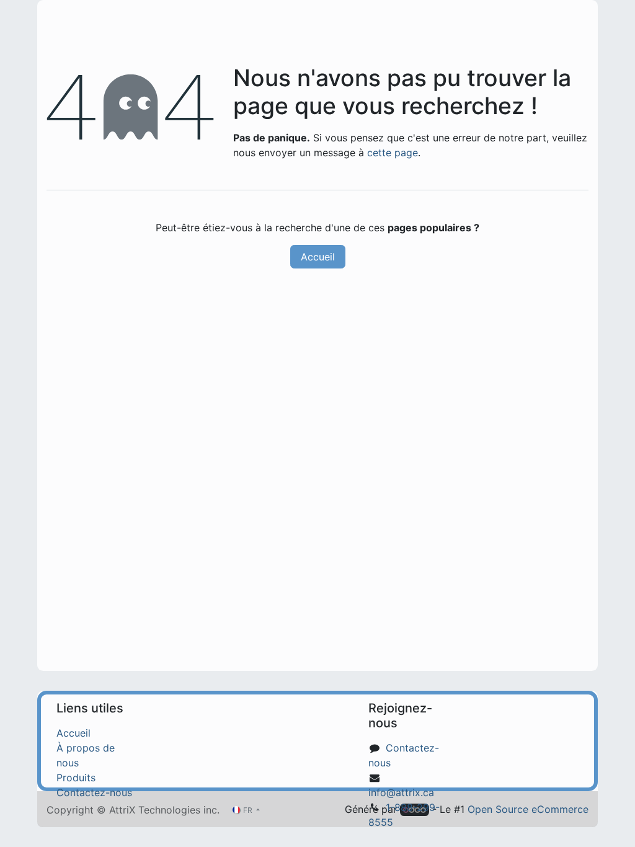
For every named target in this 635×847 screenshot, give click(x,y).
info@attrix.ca (401, 792)
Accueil (318, 257)
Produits (75, 777)
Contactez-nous (94, 792)
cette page (392, 152)
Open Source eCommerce (528, 809)
